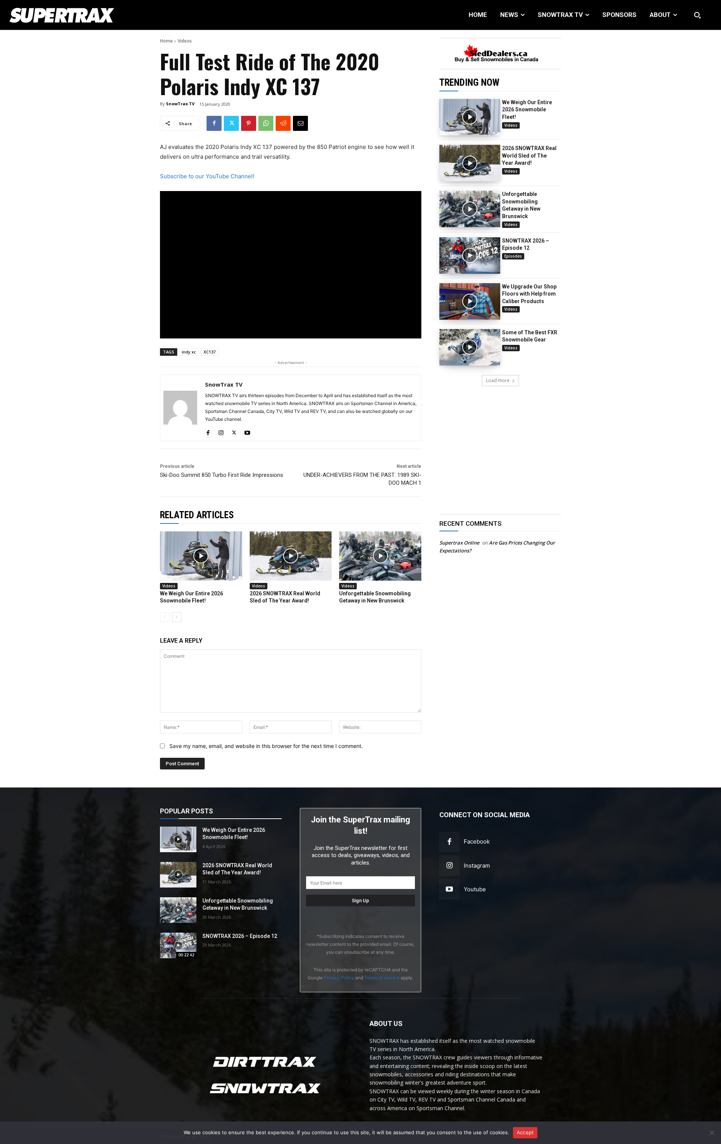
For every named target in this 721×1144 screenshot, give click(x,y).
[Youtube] (449, 889)
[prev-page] (164, 617)
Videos (185, 41)
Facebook (477, 841)
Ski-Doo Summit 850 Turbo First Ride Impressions (221, 475)
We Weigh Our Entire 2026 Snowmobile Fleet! (527, 109)
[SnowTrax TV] (180, 408)
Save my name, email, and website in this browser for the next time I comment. (266, 746)
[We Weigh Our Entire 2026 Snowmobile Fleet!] (469, 117)
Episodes (513, 256)
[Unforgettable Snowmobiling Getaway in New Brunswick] (469, 209)
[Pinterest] (248, 123)
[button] (697, 15)
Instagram (477, 865)
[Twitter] (231, 123)
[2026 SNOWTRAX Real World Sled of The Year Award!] (469, 163)
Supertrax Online (459, 542)
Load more (498, 380)
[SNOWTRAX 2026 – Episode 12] (469, 255)
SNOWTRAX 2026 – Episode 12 (239, 936)
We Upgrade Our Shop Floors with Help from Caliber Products (529, 294)
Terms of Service (382, 977)
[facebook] (208, 431)
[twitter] (234, 431)
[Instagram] (449, 865)
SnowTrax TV (180, 103)
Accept (525, 1132)
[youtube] (247, 431)
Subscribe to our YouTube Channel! (207, 176)
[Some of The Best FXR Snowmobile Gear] (469, 347)
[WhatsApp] (265, 123)
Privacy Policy (339, 977)
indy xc (189, 352)
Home (166, 41)
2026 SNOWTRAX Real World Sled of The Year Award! (529, 155)
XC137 (210, 352)
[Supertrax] (74, 15)
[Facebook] (214, 123)
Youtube (475, 889)
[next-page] (176, 617)
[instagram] (221, 431)
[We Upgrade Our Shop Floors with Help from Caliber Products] (469, 301)
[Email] (300, 123)
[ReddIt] (283, 123)
